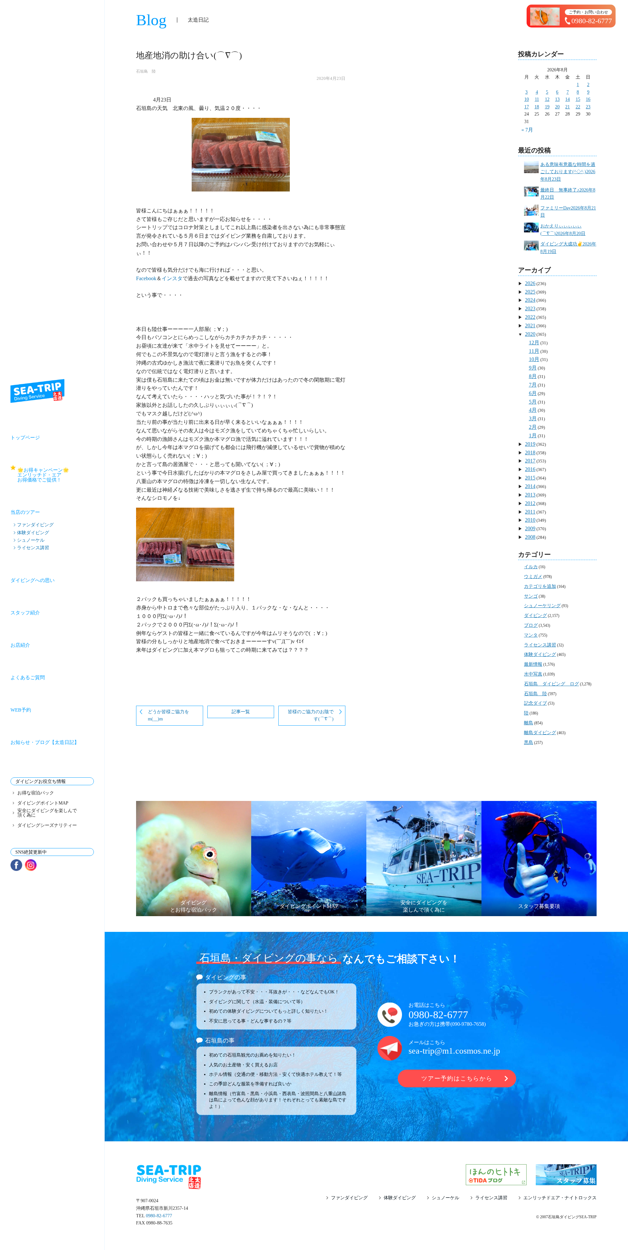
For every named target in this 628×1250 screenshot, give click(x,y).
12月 (534, 342)
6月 (533, 393)
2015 (530, 477)
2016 (530, 469)
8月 (533, 376)
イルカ (531, 566)
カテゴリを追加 (540, 586)
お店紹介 (20, 645)
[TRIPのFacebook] (16, 865)
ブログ (531, 625)
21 (567, 106)
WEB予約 (20, 710)
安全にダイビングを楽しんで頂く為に (47, 813)
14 (567, 99)
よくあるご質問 (27, 677)
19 (547, 106)
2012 (530, 503)
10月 (534, 359)
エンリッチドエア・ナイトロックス (560, 1198)
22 (578, 106)
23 (588, 106)
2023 (530, 308)
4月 (533, 410)
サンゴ (531, 596)
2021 (530, 325)
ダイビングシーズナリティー (47, 825)
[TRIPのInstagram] (31, 865)
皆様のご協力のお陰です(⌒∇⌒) (311, 715)
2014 (530, 486)
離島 (528, 722)
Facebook (146, 278)
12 (547, 99)
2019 (530, 444)
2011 (530, 512)
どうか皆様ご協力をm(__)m (168, 715)
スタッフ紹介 (25, 612)
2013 (530, 495)
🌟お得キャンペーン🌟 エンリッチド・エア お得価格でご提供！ (55, 474)
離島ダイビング (540, 732)
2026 (530, 283)
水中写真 (533, 674)
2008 (530, 537)
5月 (533, 402)
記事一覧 (241, 711)
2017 (530, 460)
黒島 (528, 742)
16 (588, 99)
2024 (530, 300)
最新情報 (533, 664)
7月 (533, 385)
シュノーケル (30, 540)
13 (557, 99)
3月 (533, 418)
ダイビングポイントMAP (42, 803)
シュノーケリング (542, 605)
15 (578, 99)
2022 (530, 317)
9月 (533, 368)
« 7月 (527, 130)
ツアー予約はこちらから (457, 1078)
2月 (533, 427)
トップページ (25, 437)
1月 (533, 435)
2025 (530, 292)
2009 (530, 528)
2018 (530, 452)
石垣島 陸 (146, 71)
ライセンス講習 (33, 547)
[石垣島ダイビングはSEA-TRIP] (37, 391)
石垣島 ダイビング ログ (551, 683)
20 (557, 106)
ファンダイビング (35, 524)
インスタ (172, 278)
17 (526, 106)
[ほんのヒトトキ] (496, 1181)
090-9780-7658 (468, 1024)
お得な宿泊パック (35, 793)
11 (537, 99)
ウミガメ (533, 576)
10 (526, 99)
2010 (530, 520)
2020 (530, 334)
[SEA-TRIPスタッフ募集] (566, 1181)
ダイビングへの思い (32, 580)
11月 (534, 351)
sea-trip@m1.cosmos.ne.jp (454, 1051)
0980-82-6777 (438, 1015)
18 (536, 106)
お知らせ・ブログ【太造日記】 (44, 742)
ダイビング (535, 615)
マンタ (531, 635)
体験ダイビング (33, 532)
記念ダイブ (535, 703)
